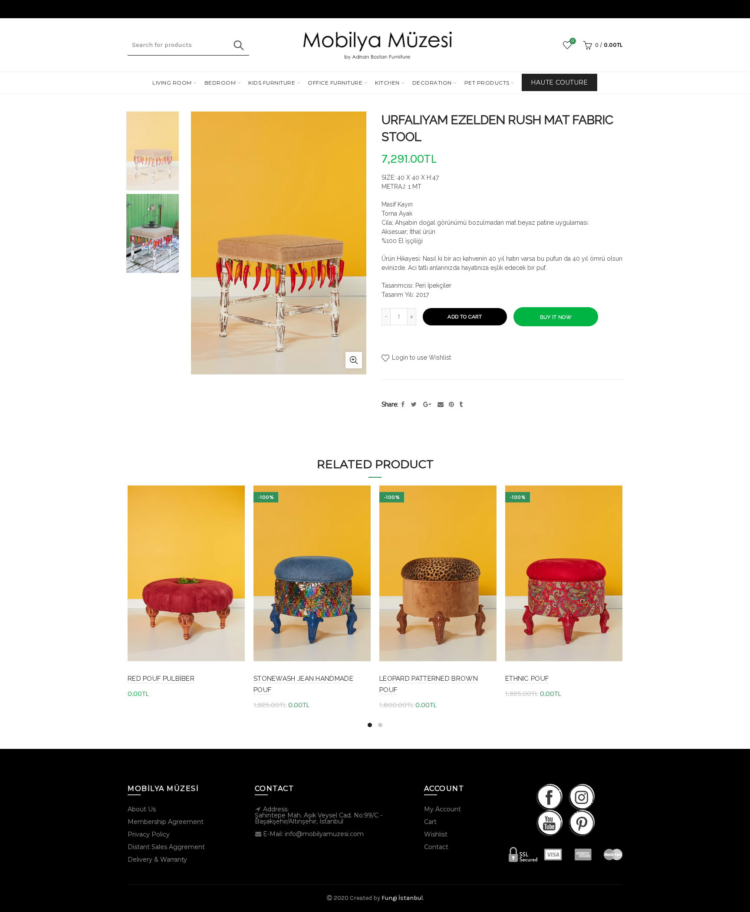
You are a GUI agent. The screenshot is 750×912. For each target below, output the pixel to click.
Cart (430, 822)
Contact (436, 847)
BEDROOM (220, 82)
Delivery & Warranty (157, 859)
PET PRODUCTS (487, 82)
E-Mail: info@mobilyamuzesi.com (313, 834)
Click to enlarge (353, 360)
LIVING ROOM (172, 82)
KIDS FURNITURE (271, 82)
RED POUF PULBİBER (161, 678)
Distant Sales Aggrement (166, 847)
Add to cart (464, 317)
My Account (442, 809)
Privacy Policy (149, 834)
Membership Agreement (166, 822)
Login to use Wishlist (420, 357)
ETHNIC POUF (527, 678)
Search (238, 45)
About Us (142, 809)
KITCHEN (387, 82)
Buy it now (556, 317)
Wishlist (573, 41)
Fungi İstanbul (402, 898)
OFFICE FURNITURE (335, 82)
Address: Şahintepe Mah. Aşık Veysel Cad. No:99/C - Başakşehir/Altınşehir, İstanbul (318, 815)
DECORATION (432, 82)
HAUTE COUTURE (559, 82)
